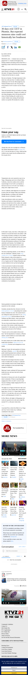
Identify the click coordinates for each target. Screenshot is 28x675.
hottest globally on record (8, 311)
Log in (20, 546)
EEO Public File (6, 628)
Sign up (23, 546)
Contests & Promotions (7, 647)
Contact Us (4, 626)
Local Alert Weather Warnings (9, 653)
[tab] (6, 556)
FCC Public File (6, 631)
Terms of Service (6, 635)
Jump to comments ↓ (7, 421)
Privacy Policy (5, 633)
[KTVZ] (10, 9)
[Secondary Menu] (4, 9)
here (12, 541)
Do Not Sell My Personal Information (11, 637)
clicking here (13, 536)
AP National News (16, 415)
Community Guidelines (7, 624)
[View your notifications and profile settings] (24, 556)
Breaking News (5, 645)
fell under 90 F (21, 149)
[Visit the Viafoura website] (23, 585)
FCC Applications (6, 630)
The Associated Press (7, 41)
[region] (14, 566)
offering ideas (5, 337)
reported (15, 351)
